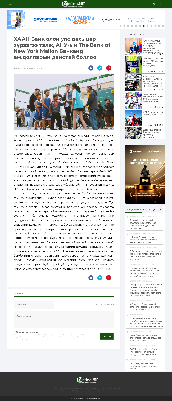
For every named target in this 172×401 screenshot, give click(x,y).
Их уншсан (133, 209)
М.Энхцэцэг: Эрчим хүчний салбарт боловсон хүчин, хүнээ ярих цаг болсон (145, 307)
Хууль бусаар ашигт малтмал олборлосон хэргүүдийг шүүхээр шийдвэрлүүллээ (145, 338)
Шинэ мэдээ (134, 34)
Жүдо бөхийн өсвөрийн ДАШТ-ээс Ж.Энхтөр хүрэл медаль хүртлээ (153, 98)
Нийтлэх (107, 336)
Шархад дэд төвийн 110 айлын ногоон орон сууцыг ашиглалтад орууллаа (152, 135)
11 (159, 26)
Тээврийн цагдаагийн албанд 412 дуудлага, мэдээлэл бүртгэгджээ (153, 62)
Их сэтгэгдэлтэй (152, 209)
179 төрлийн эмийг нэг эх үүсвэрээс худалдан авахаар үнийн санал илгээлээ (143, 240)
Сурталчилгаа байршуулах (85, 391)
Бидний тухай (67, 391)
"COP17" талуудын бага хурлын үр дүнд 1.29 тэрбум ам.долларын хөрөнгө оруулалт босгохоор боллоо (153, 47)
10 (155, 26)
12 (163, 26)
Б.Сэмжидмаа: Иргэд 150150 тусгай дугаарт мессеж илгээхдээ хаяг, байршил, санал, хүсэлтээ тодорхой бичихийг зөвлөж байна (146, 322)
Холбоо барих (104, 391)
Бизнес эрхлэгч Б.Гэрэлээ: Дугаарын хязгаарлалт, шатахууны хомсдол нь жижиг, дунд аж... (153, 81)
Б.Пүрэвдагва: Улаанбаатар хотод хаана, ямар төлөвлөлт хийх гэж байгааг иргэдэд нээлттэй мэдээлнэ (146, 255)
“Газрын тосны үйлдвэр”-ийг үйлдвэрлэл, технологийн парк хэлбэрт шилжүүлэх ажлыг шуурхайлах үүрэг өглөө (144, 272)
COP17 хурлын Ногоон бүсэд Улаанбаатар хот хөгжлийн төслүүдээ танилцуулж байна (144, 352)
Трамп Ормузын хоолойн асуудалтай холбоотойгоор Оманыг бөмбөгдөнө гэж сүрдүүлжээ (143, 224)
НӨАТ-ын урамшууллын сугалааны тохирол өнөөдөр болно (143, 366)
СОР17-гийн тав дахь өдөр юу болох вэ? (153, 113)
